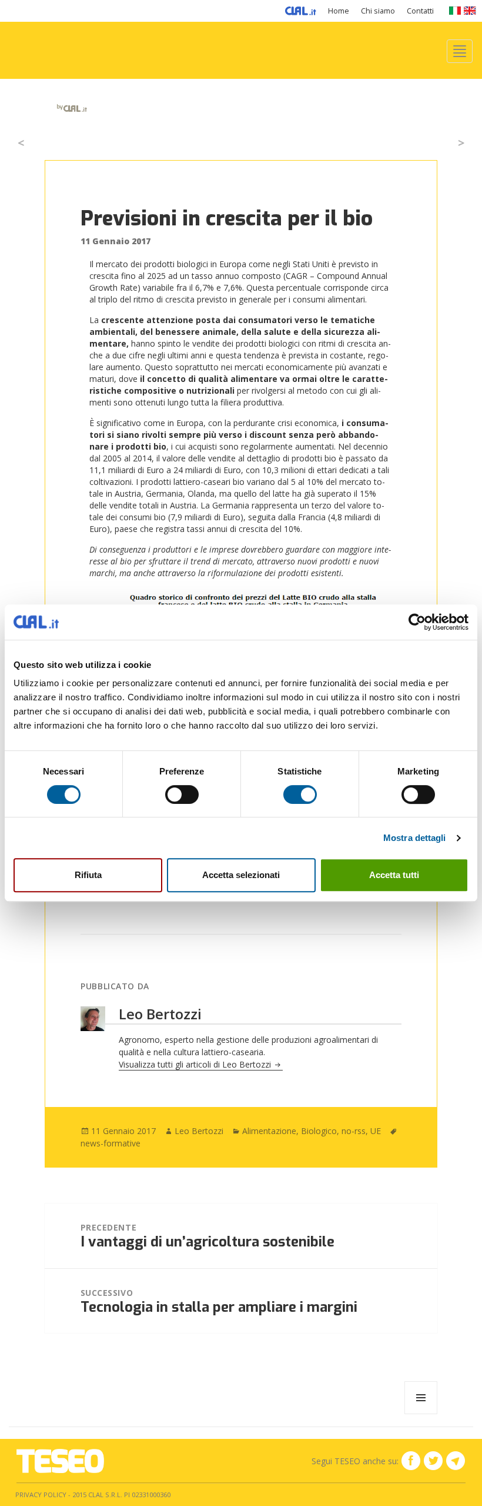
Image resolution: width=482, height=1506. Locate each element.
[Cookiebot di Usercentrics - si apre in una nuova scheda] (417, 622)
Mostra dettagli (414, 838)
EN (470, 10)
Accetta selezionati (241, 875)
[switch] (182, 794)
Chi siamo (378, 11)
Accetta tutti (394, 875)
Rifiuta (88, 875)
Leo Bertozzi (199, 1130)
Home (338, 11)
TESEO (49, 96)
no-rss (354, 1130)
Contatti (420, 11)
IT (454, 10)
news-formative (110, 1143)
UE (375, 1130)
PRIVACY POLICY (40, 1494)
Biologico (319, 1130)
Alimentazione (269, 1130)
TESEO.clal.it (60, 1461)
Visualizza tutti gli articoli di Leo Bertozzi (196, 1064)
